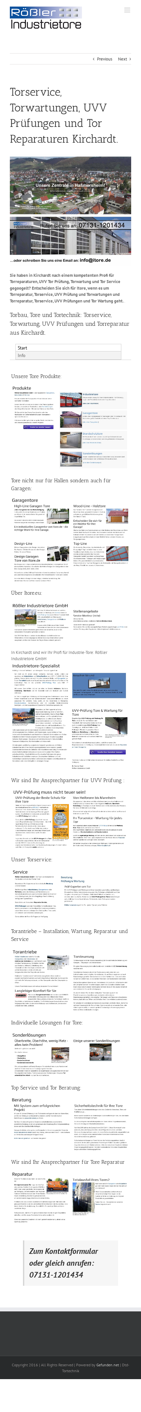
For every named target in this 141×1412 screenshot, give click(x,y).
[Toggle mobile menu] (127, 10)
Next (122, 59)
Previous (104, 59)
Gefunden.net (107, 1364)
